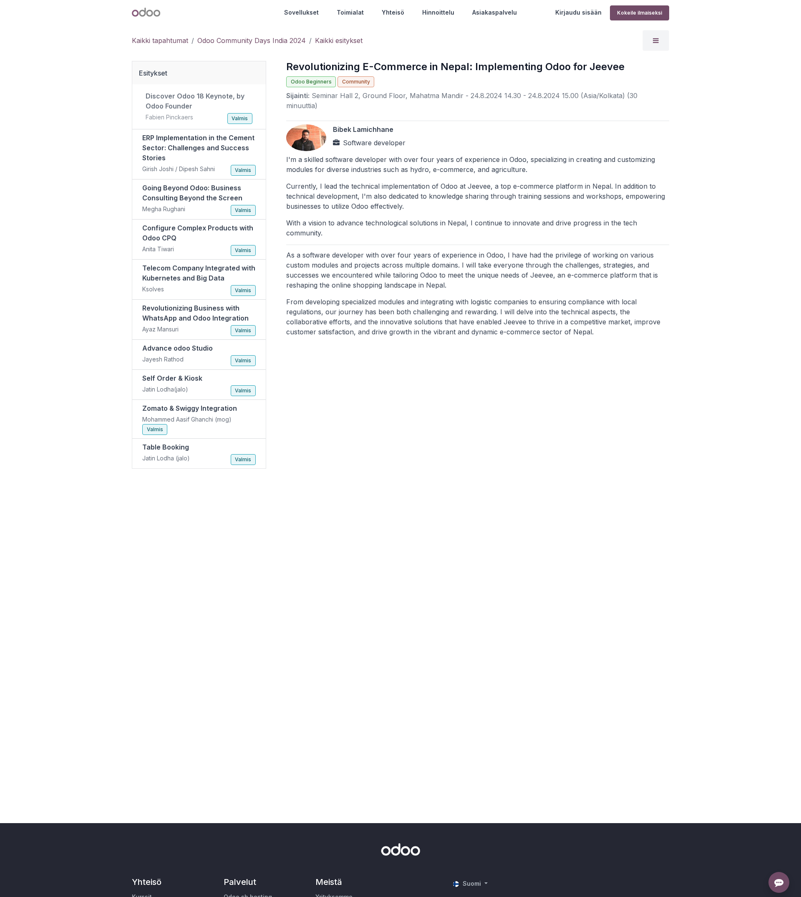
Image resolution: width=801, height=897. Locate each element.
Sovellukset (301, 12)
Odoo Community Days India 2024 (251, 40)
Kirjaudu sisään (578, 12)
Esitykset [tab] (153, 73)
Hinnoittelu (438, 12)
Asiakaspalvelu (494, 12)
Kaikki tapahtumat (160, 40)
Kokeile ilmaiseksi (639, 13)
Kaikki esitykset (339, 40)
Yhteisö (393, 12)
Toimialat (350, 12)
